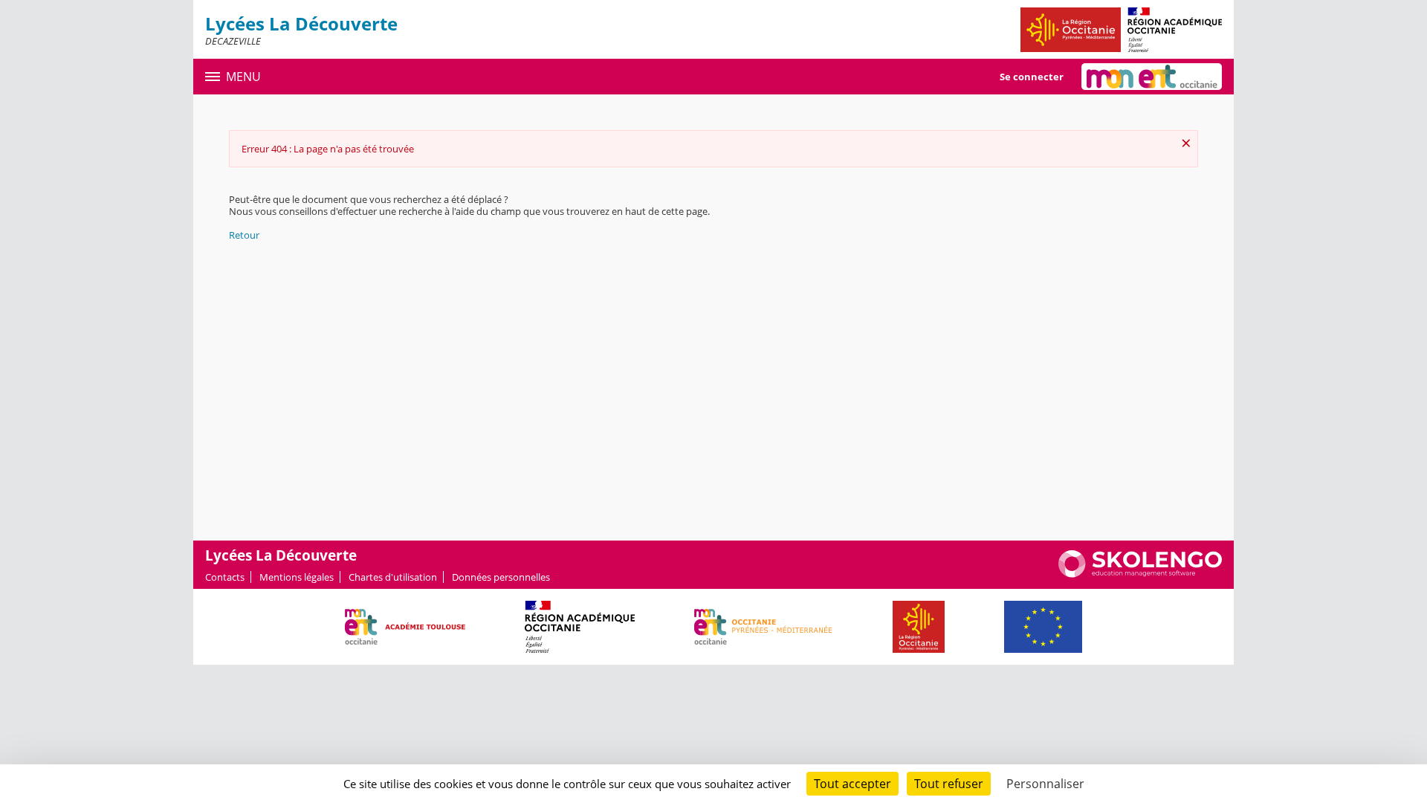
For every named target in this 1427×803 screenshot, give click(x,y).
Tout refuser (948, 783)
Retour (244, 235)
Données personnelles (501, 577)
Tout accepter (852, 783)
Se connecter (1032, 76)
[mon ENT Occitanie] (1151, 76)
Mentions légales (296, 577)
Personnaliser (1045, 783)
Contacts (225, 577)
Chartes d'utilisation (393, 577)
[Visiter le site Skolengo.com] (1140, 574)
